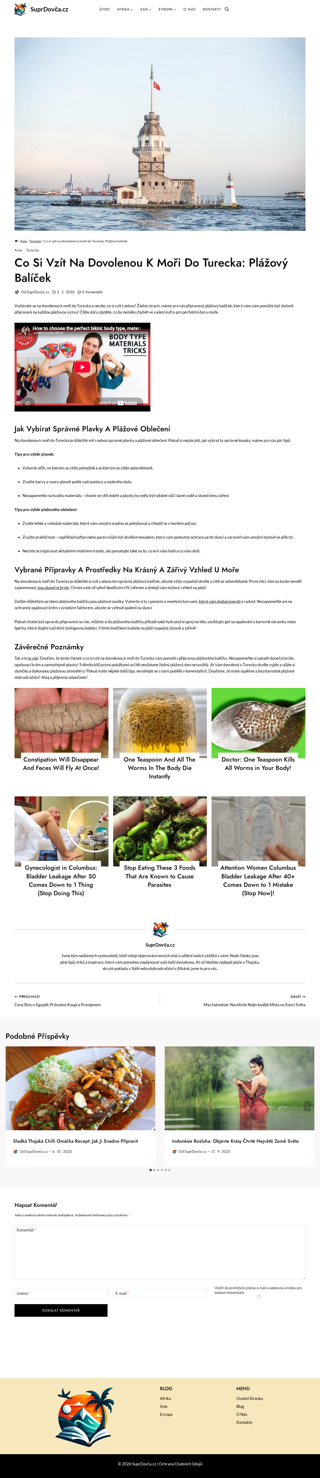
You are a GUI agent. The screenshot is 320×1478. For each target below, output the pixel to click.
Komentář (26, 1229)
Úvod (104, 9)
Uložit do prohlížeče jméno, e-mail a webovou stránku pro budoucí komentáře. (258, 1290)
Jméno (23, 1293)
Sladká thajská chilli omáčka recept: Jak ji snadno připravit (75, 1141)
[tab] (150, 1170)
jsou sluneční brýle (53, 587)
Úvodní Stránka (249, 1398)
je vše (33, 658)
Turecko (33, 250)
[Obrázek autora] (17, 292)
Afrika (165, 1398)
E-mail (122, 1293)
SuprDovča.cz (38, 292)
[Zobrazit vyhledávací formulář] (226, 9)
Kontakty (212, 9)
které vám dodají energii (220, 601)
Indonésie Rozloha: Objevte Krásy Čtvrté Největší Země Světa (235, 1141)
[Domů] (16, 241)
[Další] (307, 1106)
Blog (240, 1406)
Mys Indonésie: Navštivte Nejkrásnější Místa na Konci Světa (254, 1001)
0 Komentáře (92, 292)
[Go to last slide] (12, 1106)
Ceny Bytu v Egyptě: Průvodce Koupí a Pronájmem (58, 1001)
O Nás (189, 9)
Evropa (166, 1414)
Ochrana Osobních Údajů (180, 1463)
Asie (18, 250)
